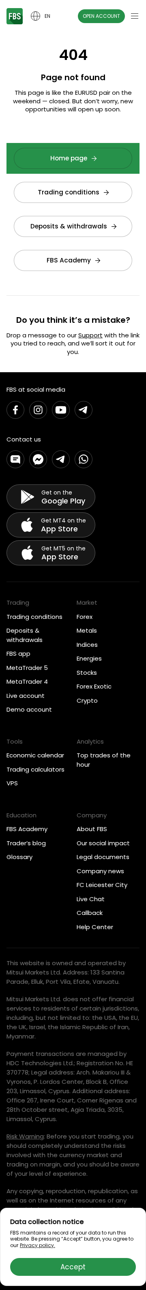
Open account (101, 16)
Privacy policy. (37, 1245)
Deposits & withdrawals (68, 226)
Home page (68, 158)
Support (90, 335)
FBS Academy (69, 260)
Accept (73, 1267)
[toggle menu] (135, 16)
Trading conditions (68, 192)
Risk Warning (25, 1136)
